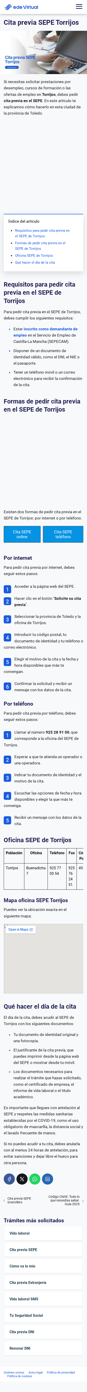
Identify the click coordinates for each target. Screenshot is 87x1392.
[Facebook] (9, 1179)
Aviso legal (36, 1372)
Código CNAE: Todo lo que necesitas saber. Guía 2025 (64, 1200)
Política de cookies (19, 1376)
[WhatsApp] (34, 1179)
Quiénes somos (14, 1372)
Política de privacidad (61, 1372)
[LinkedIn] (47, 1179)
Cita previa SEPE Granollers (19, 1200)
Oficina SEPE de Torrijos (34, 255)
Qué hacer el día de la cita (35, 262)
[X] (22, 1179)
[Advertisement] (43, 164)
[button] (22, 534)
